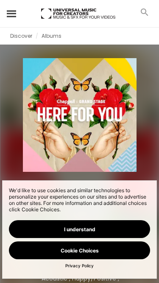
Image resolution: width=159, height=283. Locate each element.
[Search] (12, 13)
